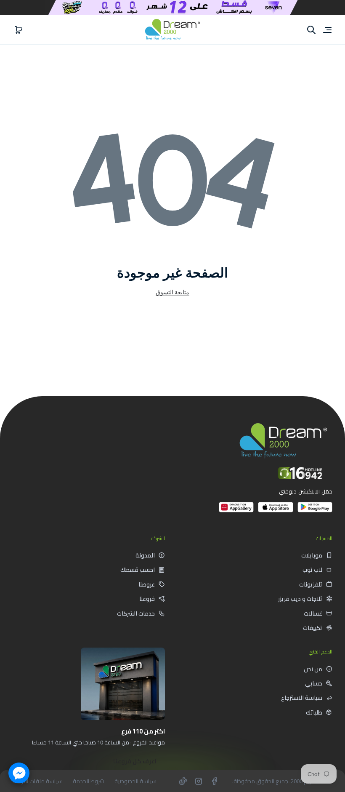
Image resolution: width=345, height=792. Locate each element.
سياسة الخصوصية (135, 781)
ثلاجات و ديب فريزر (300, 598)
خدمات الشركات (136, 613)
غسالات (313, 613)
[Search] (311, 29)
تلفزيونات (310, 584)
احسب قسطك (137, 569)
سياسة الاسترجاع (301, 697)
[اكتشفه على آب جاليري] (236, 510)
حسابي (313, 683)
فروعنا (147, 598)
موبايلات (311, 555)
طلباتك (314, 712)
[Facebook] (214, 781)
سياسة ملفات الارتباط (38, 781)
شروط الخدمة (88, 781)
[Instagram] (198, 781)
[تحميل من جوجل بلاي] (314, 510)
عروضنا (146, 584)
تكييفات (312, 627)
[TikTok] (183, 781)
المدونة (145, 555)
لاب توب (312, 569)
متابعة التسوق (172, 292)
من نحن (313, 669)
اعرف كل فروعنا (135, 761)
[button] (18, 30)
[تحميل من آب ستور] (275, 510)
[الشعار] (172, 30)
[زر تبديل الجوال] (326, 30)
